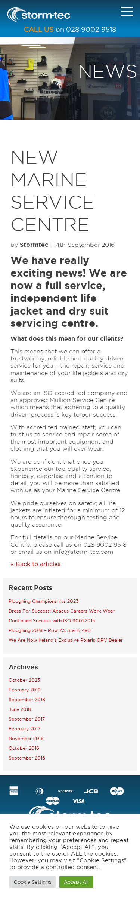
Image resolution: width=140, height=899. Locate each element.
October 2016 (24, 748)
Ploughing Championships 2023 (43, 601)
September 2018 (27, 699)
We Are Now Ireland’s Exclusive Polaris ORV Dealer (66, 640)
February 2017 (24, 728)
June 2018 (20, 709)
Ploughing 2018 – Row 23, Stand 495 (49, 630)
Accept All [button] (76, 881)
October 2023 (24, 680)
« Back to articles (35, 564)
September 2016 (27, 757)
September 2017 (27, 719)
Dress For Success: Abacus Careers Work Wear (62, 610)
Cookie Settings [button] (32, 881)
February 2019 (25, 689)
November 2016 (26, 738)
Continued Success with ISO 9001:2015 (52, 620)
